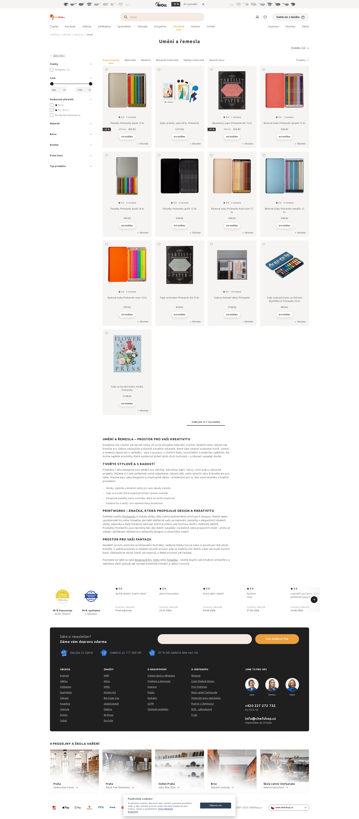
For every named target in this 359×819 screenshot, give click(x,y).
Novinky (290, 26)
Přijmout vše (216, 805)
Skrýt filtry (59, 55)
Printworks (129, 516)
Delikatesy (65, 687)
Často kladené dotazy (203, 681)
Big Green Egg (111, 698)
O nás (194, 715)
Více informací (165, 809)
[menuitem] (54, 27)
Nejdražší (146, 60)
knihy (156, 559)
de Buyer (108, 715)
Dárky (305, 26)
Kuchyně (64, 675)
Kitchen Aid (110, 692)
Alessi (107, 681)
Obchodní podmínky (158, 709)
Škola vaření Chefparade (204, 692)
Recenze (196, 675)
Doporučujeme (111, 60)
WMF (106, 675)
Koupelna (65, 703)
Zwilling (108, 709)
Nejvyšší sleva (216, 60)
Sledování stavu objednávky (206, 698)
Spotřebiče (66, 692)
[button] (206, 61)
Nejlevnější (130, 60)
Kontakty (152, 698)
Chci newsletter (277, 639)
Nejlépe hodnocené (194, 60)
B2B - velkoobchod (201, 709)
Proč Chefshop (199, 687)
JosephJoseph (111, 703)
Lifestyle (64, 709)
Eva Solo (108, 720)
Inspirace (273, 26)
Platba (151, 692)
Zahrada (64, 698)
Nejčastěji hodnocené (167, 60)
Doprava (152, 687)
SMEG (107, 687)
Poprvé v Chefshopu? (202, 703)
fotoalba (172, 559)
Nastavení (133, 812)
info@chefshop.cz (260, 719)
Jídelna (64, 681)
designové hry (143, 559)
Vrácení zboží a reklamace (161, 675)
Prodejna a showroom (159, 681)
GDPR (151, 703)
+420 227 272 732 (260, 706)
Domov (64, 715)
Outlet (63, 720)
